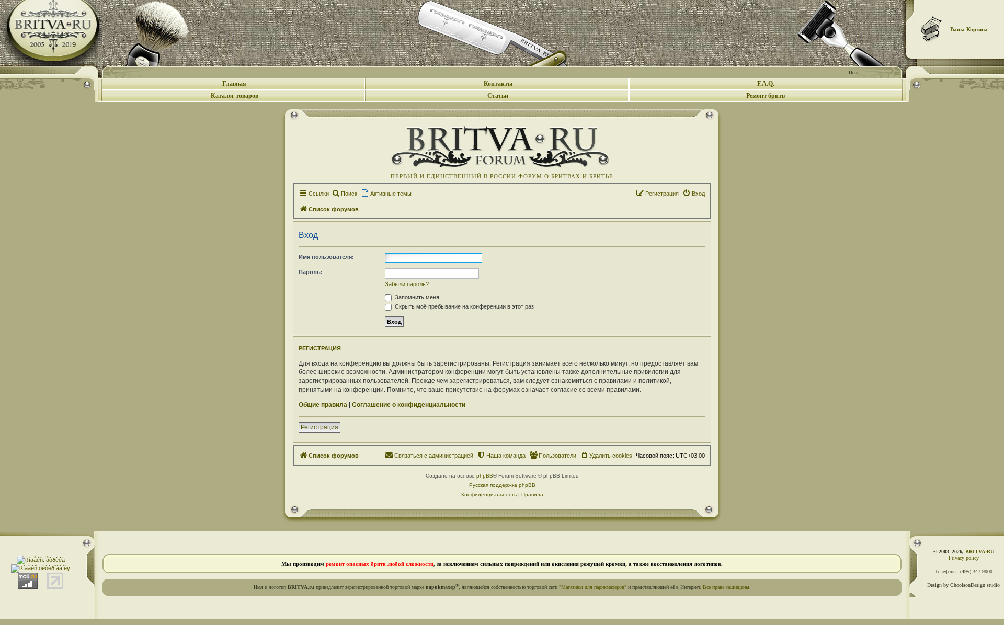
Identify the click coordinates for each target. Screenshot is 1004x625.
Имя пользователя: (326, 257)
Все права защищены (726, 587)
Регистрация (319, 427)
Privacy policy (964, 558)
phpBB (484, 476)
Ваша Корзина (969, 29)
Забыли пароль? (407, 284)
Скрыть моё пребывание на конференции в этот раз (463, 306)
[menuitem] (344, 193)
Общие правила (323, 404)
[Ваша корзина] (932, 29)
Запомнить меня (416, 297)
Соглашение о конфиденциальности (408, 404)
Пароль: (311, 272)
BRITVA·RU (979, 551)
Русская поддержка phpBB (502, 485)
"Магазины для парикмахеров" (592, 587)
